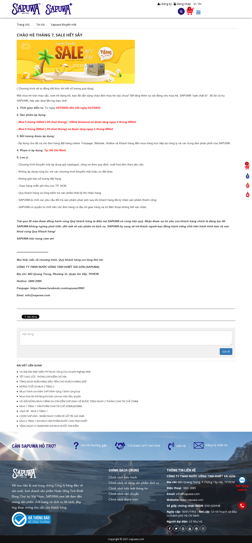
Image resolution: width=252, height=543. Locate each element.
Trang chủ (23, 24)
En (199, 4)
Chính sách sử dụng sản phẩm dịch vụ (134, 482)
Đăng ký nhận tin (217, 445)
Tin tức (40, 24)
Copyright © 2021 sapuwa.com (126, 539)
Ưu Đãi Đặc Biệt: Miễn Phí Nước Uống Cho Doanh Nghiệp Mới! (55, 371)
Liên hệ (181, 446)
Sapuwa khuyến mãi (63, 24)
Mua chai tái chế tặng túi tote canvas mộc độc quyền (50, 396)
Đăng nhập (183, 4)
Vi (195, 4)
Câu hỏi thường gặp (94, 445)
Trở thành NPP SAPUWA (143, 445)
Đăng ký (166, 4)
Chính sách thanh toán (123, 499)
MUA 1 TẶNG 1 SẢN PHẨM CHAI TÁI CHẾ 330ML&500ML (50, 406)
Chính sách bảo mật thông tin (128, 488)
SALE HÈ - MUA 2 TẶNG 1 (33, 411)
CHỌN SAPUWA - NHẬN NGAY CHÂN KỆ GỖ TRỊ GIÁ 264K (51, 416)
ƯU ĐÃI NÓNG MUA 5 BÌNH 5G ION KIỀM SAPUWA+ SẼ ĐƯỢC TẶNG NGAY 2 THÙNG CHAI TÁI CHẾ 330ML (79, 401)
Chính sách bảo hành (123, 477)
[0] (247, 167)
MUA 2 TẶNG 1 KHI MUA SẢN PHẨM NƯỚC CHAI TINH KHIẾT (53, 421)
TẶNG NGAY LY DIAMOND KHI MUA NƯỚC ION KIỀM (49, 426)
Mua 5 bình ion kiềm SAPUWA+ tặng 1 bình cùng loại (49, 391)
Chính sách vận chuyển (124, 493)
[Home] (27, 9)
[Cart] (190, 11)
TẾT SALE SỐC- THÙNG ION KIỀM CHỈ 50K (43, 376)
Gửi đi (226, 351)
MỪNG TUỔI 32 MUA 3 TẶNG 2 (36, 386)
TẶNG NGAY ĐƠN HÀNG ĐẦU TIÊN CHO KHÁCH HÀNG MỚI (52, 381)
